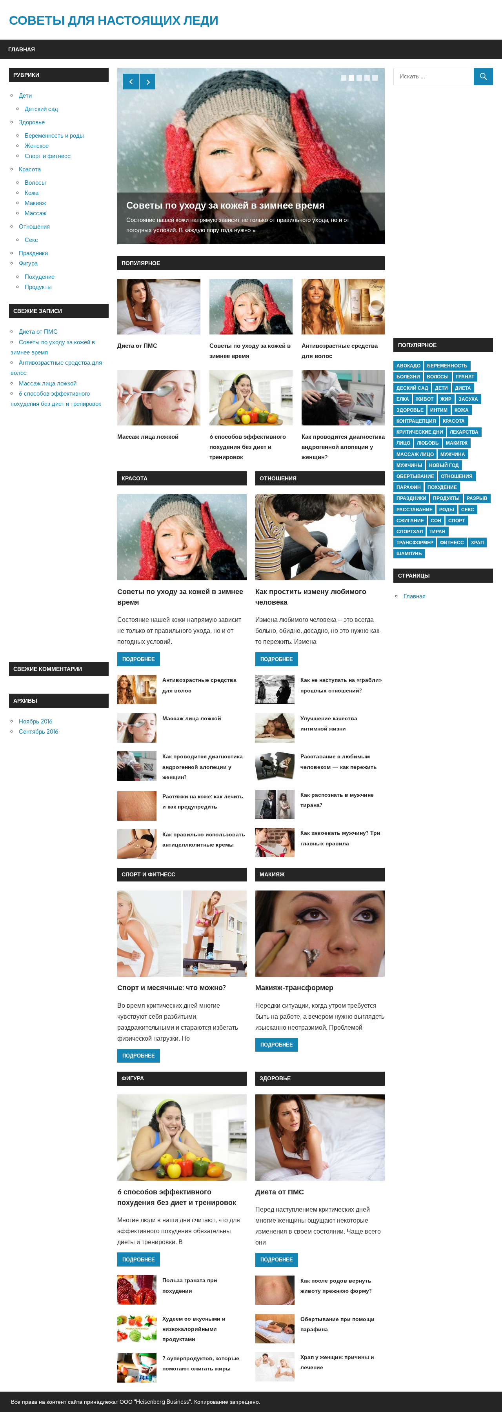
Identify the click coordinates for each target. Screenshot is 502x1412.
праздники (411, 498)
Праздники (33, 253)
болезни (408, 377)
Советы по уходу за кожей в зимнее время (225, 205)
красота (454, 421)
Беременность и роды (54, 135)
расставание (415, 509)
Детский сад (41, 109)
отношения (457, 476)
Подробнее (138, 659)
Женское (37, 145)
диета (463, 388)
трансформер (415, 542)
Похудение (40, 276)
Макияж (272, 874)
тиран (437, 531)
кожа (462, 410)
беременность (447, 366)
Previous (131, 81)
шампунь (409, 553)
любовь (428, 443)
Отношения (278, 478)
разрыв (477, 498)
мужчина (452, 454)
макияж (456, 443)
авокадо (408, 366)
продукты (446, 498)
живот (424, 399)
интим (438, 410)
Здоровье (275, 1078)
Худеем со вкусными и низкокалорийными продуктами (194, 1329)
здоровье (410, 410)
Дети (25, 95)
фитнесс (452, 542)
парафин (409, 487)
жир (445, 399)
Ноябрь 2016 (36, 721)
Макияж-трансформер (294, 987)
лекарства (464, 432)
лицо (403, 443)
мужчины (409, 465)
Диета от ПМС (137, 345)
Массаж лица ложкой (147, 436)
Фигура (133, 1078)
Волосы (35, 182)
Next (147, 81)
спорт (456, 520)
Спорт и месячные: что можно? (171, 987)
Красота (134, 478)
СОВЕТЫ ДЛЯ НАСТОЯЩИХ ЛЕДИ (113, 20)
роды (446, 509)
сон (436, 520)
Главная (21, 49)
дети (441, 388)
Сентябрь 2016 (38, 731)
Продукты (38, 287)
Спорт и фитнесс (148, 874)
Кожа (31, 192)
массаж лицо (415, 454)
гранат (465, 377)
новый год (444, 465)
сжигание (410, 520)
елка (403, 399)
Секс (31, 240)
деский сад (412, 388)
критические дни (420, 432)
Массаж (35, 213)
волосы (438, 377)
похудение (442, 487)
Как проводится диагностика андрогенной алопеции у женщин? (343, 447)
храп (477, 542)
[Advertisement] (59, 535)
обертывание (415, 476)
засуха (468, 399)
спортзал (410, 531)
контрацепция (416, 421)
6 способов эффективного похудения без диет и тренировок (247, 447)
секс (467, 509)
